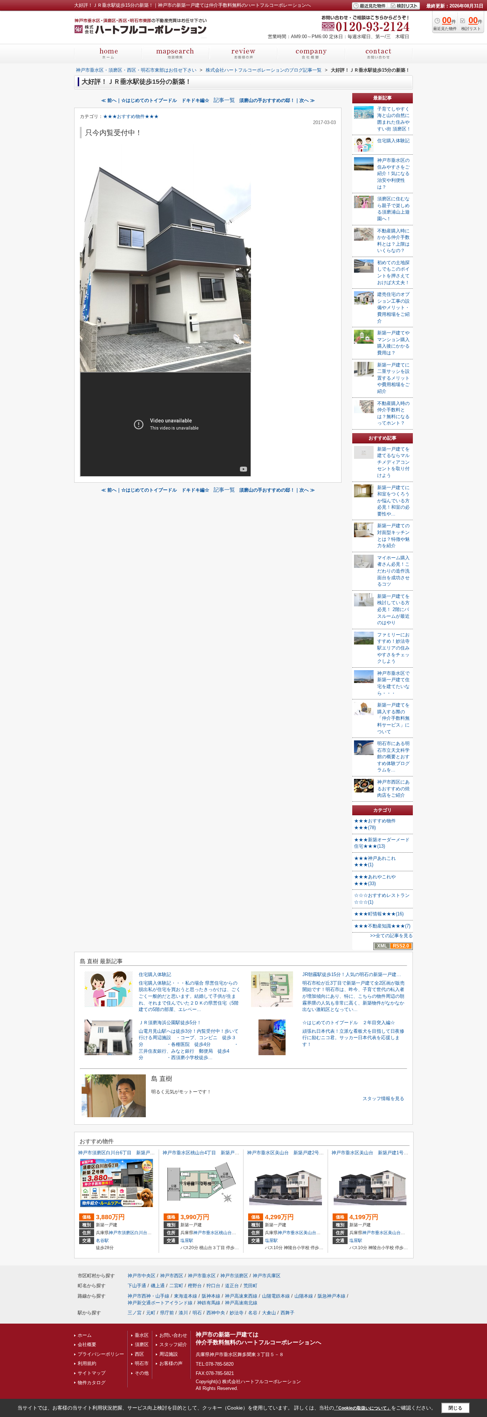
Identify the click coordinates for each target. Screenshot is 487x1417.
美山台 (309, 1232)
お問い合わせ (173, 1335)
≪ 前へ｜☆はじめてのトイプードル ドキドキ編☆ (155, 100)
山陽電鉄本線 (276, 1296)
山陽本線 (303, 1296)
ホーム (85, 1335)
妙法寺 (237, 1312)
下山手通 (137, 1285)
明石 (197, 1312)
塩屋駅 (186, 1240)
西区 (139, 1354)
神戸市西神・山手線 (148, 1296)
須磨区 (142, 1344)
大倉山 (269, 1312)
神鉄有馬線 (208, 1302)
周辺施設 (168, 1354)
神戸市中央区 (141, 1275)
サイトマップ (92, 1373)
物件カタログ (92, 1382)
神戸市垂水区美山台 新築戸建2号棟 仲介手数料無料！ (306, 1152)
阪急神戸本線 (331, 1296)
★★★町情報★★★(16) (379, 914)
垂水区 (142, 1335)
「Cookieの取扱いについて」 (362, 1408)
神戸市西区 (171, 1275)
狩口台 (213, 1285)
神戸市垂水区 (206, 1232)
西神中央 (215, 1312)
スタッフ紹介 (173, 1344)
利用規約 (87, 1363)
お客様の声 (171, 1363)
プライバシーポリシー (101, 1354)
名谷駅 (102, 1240)
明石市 (142, 1363)
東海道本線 (185, 1296)
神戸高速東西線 (241, 1296)
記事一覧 (224, 100)
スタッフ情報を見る (383, 1098)
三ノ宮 (135, 1312)
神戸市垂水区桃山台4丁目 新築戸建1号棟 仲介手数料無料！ (228, 1152)
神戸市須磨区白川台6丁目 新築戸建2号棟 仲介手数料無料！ (143, 1152)
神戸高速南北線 (241, 1302)
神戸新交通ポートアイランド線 (160, 1302)
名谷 (252, 1312)
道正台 (232, 1285)
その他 (142, 1373)
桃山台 (225, 1232)
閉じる (455, 1408)
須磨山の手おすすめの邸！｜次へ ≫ (277, 100)
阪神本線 (211, 1296)
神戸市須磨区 (121, 1232)
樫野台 (195, 1285)
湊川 (183, 1312)
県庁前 (167, 1312)
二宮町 (176, 1285)
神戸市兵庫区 (267, 1275)
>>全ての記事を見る (391, 935)
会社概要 (87, 1344)
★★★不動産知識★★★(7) (382, 926)
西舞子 (287, 1312)
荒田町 (250, 1285)
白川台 (140, 1232)
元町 (150, 1312)
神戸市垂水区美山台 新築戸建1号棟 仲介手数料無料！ (391, 1152)
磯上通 (158, 1285)
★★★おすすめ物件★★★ (131, 116)
